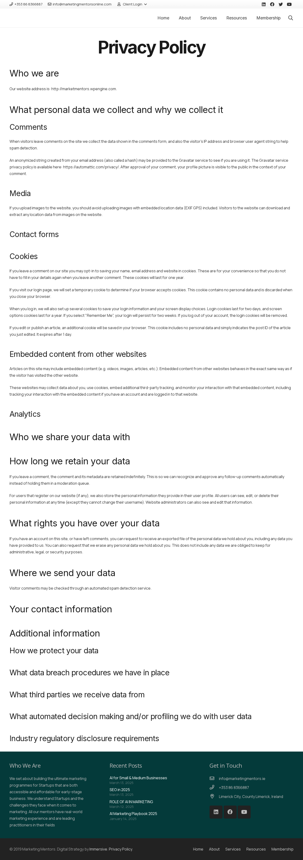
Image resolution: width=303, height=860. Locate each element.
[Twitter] (280, 4)
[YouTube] (289, 4)
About (214, 849)
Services (233, 849)
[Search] (290, 18)
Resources (256, 849)
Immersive (98, 849)
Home (198, 849)
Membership (283, 849)
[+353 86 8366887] (214, 787)
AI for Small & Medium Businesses (138, 777)
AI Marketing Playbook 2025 (133, 813)
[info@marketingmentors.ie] (214, 778)
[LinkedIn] (263, 4)
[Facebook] (272, 4)
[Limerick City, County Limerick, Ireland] (214, 796)
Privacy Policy (120, 849)
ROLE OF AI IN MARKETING (131, 801)
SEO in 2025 (120, 790)
